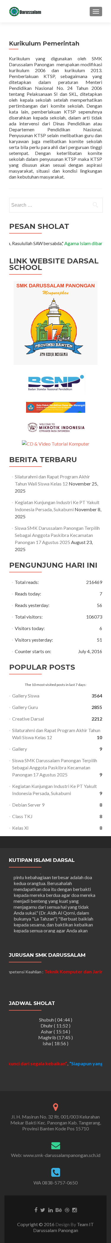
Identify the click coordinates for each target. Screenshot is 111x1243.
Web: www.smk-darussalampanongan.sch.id (55, 1155)
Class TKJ (22, 816)
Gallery (19, 749)
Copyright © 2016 (36, 1224)
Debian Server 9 (28, 804)
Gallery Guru (25, 707)
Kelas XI (20, 828)
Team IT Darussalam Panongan (63, 1227)
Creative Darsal (28, 718)
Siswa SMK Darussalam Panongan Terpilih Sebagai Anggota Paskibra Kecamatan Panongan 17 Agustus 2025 (57, 535)
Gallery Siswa (25, 695)
